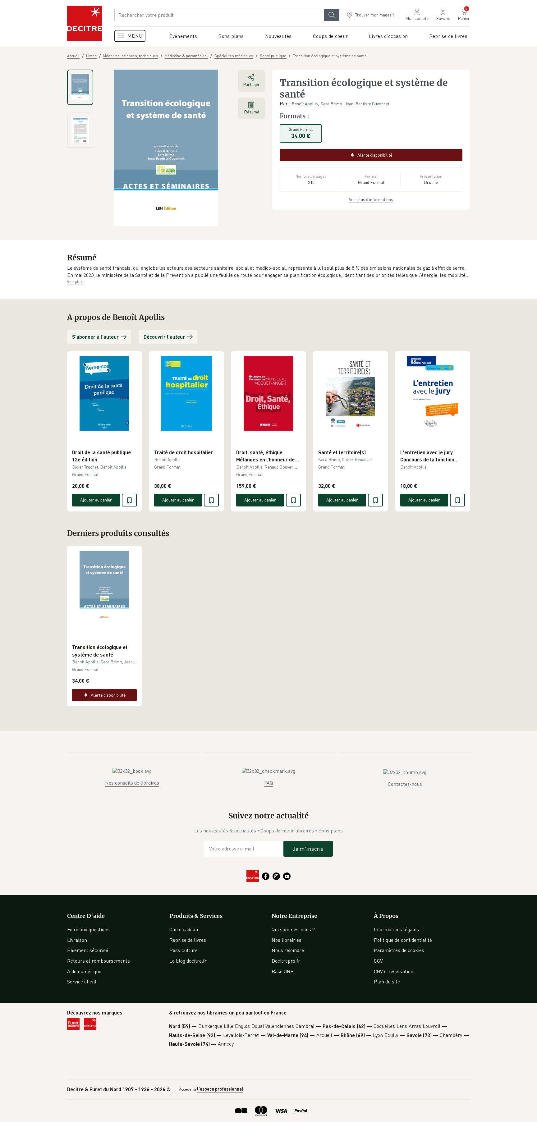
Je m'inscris (308, 848)
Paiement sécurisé (87, 950)
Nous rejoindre (288, 950)
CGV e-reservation (393, 971)
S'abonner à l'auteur (95, 337)
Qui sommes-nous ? (293, 929)
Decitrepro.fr (286, 961)
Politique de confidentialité (403, 940)
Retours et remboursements (98, 961)
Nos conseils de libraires (132, 783)
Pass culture (183, 950)
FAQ (268, 783)
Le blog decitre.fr (188, 961)
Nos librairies (286, 940)
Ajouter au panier (96, 499)
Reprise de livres (187, 940)
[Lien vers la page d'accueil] (84, 23)
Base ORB (283, 971)
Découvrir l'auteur (164, 337)
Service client (82, 981)
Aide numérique (84, 971)
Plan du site (387, 981)
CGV (378, 961)
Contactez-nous (405, 784)
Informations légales (396, 929)
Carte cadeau (183, 929)
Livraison (77, 940)
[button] (268, 271)
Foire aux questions (88, 929)
